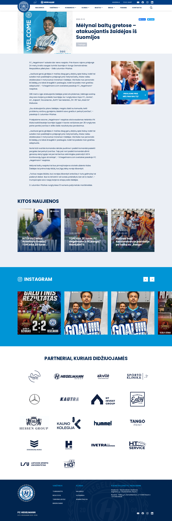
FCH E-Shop (127, 2)
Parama (123, 8)
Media (110, 8)
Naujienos (39, 8)
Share (143, 19)
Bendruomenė (58, 503)
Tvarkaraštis (58, 491)
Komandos (69, 8)
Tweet (152, 19)
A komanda (80, 495)
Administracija (82, 499)
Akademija (116, 2)
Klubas (85, 8)
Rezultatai (57, 495)
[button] (151, 8)
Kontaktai (137, 8)
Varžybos (54, 8)
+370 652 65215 (116, 497)
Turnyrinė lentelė (59, 499)
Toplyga (81, 44)
